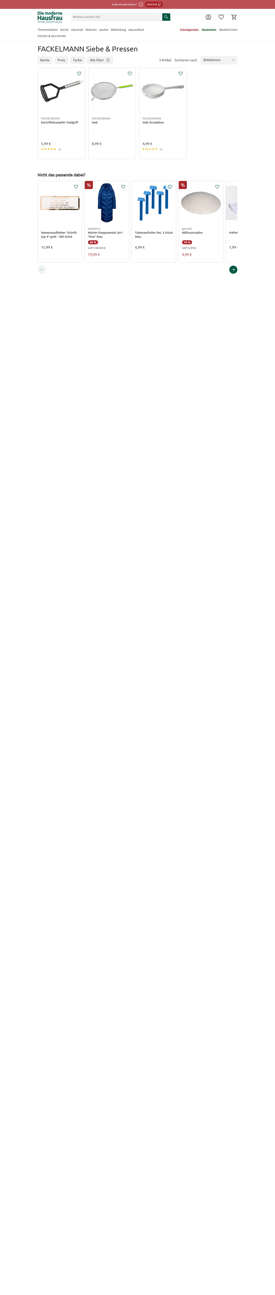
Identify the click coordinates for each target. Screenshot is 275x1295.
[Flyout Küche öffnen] (70, 30)
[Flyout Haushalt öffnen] (84, 30)
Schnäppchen (189, 30)
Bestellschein (228, 30)
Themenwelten (48, 30)
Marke (45, 60)
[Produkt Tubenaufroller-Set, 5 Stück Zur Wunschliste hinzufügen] (170, 187)
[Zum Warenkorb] (234, 17)
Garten (104, 30)
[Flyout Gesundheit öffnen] (145, 30)
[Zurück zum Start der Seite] (270, 1266)
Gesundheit (136, 30)
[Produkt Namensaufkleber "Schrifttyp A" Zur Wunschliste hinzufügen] (76, 187)
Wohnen (91, 30)
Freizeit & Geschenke (52, 36)
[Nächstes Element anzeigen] (233, 270)
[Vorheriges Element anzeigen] (42, 270)
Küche (64, 30)
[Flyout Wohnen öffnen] (98, 30)
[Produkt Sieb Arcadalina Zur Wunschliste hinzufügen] (180, 73)
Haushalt (77, 30)
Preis (61, 60)
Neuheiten (209, 30)
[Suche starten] (166, 17)
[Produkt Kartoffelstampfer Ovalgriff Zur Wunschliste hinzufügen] (79, 73)
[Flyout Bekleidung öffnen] (127, 30)
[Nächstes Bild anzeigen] (80, 91)
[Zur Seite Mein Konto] (208, 17)
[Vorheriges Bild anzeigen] (42, 91)
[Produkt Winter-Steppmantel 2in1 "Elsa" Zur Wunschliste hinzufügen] (123, 187)
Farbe (77, 60)
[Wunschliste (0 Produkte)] (221, 17)
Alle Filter (97, 60)
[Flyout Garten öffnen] (110, 30)
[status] (116, 17)
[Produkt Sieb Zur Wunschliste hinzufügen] (130, 73)
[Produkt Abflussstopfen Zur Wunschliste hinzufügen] (217, 187)
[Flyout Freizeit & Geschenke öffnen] (67, 36)
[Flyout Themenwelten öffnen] (59, 30)
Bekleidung (118, 30)
